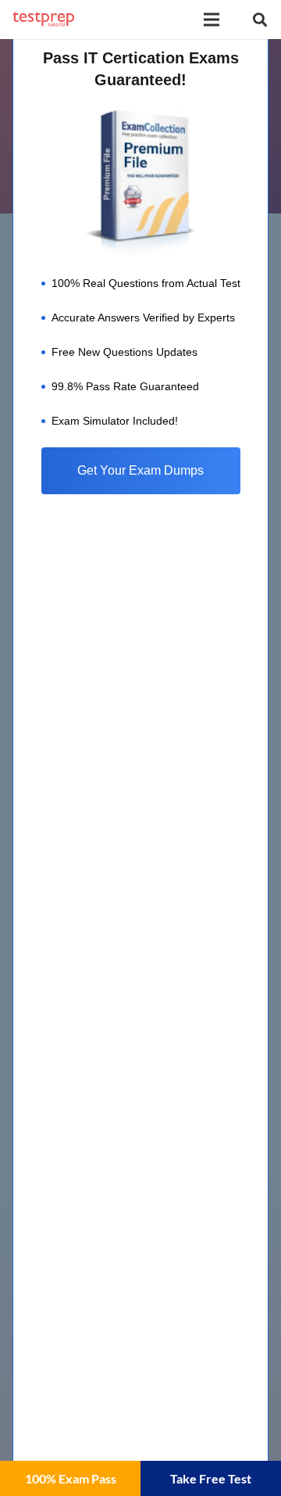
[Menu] (211, 19)
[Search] (260, 19)
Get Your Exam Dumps (140, 470)
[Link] (43, 19)
